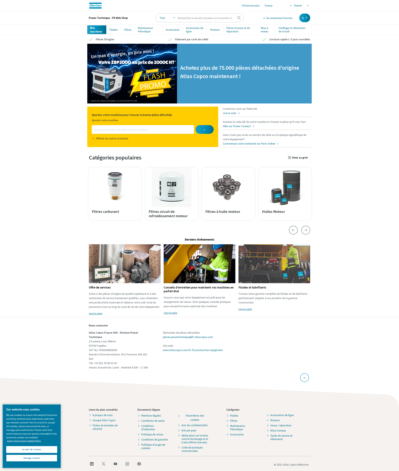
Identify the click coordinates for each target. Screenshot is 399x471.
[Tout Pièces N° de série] (200, 18)
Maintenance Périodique (145, 29)
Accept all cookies (31, 449)
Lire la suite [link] (95, 313)
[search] (239, 18)
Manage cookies (32, 458)
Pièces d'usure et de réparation (238, 29)
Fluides (113, 29)
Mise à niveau (264, 29)
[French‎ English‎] (301, 5)
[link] (130, 5)
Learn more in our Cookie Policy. (24, 440)
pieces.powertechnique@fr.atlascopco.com (188, 337)
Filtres (127, 29)
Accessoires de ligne (194, 29)
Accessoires (173, 29)
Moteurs (215, 29)
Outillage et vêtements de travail (292, 29)
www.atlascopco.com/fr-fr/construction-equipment (193, 350)
